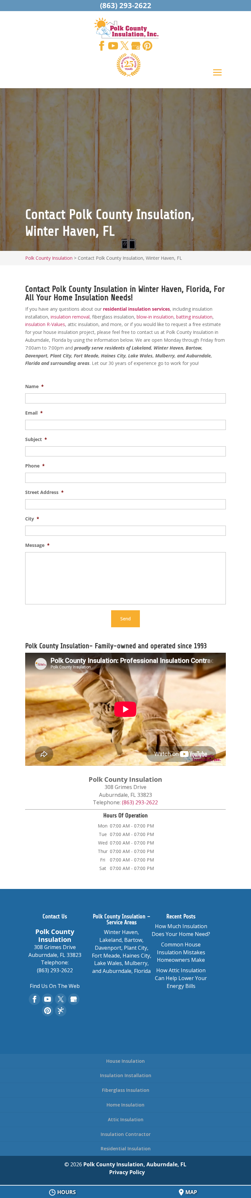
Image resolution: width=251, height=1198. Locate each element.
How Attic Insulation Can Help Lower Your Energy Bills (181, 978)
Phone (35, 466)
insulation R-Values (45, 324)
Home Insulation (125, 1105)
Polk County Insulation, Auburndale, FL (134, 1164)
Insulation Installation (125, 1075)
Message (37, 545)
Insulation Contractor (126, 1134)
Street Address (44, 492)
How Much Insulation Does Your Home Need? (181, 930)
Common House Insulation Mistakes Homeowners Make (181, 952)
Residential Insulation (126, 1148)
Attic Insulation (125, 1119)
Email (34, 413)
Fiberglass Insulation (125, 1090)
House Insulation (125, 1061)
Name (34, 386)
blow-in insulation (155, 317)
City (32, 519)
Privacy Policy (127, 1172)
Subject (36, 439)
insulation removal (70, 317)
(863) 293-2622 (125, 5)
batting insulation (194, 317)
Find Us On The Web (55, 986)
